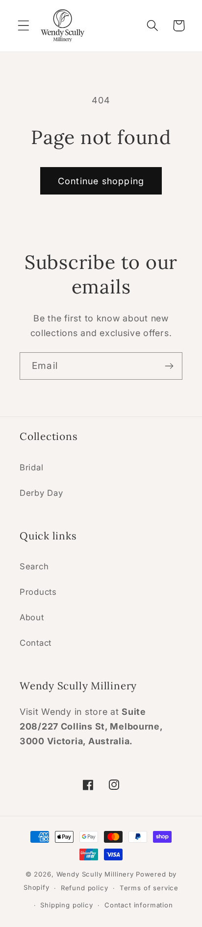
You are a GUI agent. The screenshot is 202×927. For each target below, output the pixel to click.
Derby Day (41, 493)
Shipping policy (66, 905)
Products (38, 592)
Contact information (138, 905)
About (32, 617)
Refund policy (84, 888)
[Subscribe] (169, 366)
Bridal (31, 467)
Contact (35, 643)
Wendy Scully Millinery (95, 874)
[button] (24, 26)
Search (34, 566)
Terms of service (149, 888)
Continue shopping (101, 181)
